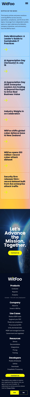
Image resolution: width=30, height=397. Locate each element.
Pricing (15, 350)
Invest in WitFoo (15, 308)
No (24, 393)
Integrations (15, 347)
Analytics (15, 295)
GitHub (15, 364)
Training (15, 353)
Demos (15, 341)
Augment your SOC (15, 319)
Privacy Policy (11, 388)
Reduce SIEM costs (15, 316)
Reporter (15, 292)
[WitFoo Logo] (15, 279)
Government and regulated (15, 333)
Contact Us (15, 253)
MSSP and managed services (15, 330)
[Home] (8, 3)
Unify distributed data (15, 328)
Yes (14, 393)
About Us (15, 306)
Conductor (15, 289)
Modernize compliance (15, 322)
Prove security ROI (15, 325)
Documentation (15, 344)
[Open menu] (26, 3)
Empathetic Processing (15, 369)
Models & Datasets (15, 361)
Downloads (15, 366)
